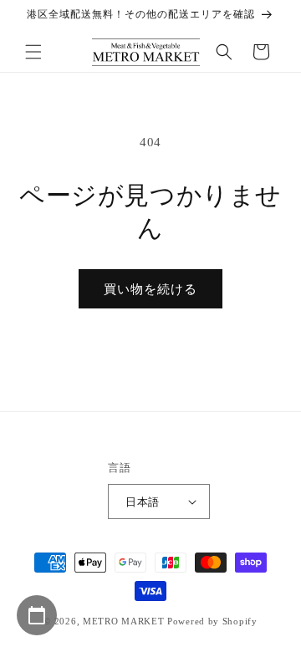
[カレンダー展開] (37, 615)
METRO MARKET (123, 621)
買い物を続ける (150, 289)
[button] (33, 51)
